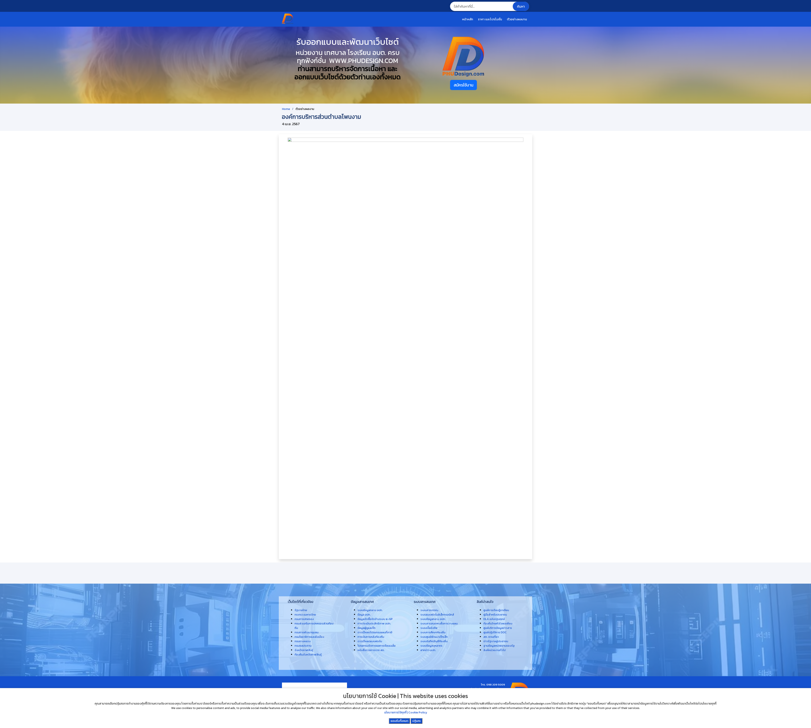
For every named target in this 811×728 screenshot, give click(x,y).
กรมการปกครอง (304, 619)
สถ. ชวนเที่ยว (491, 637)
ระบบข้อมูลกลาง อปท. (433, 619)
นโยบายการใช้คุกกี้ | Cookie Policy (405, 712)
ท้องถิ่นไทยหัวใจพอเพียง (497, 623)
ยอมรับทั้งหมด (399, 721)
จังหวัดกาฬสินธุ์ (304, 650)
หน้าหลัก (467, 19)
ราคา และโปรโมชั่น (490, 19)
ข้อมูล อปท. (364, 614)
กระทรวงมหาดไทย (305, 614)
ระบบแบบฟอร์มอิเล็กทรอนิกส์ (437, 614)
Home (286, 109)
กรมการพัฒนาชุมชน (306, 632)
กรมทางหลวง (303, 641)
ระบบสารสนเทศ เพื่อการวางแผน (439, 623)
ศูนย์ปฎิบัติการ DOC (494, 632)
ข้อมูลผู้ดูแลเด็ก (367, 628)
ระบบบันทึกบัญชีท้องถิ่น (434, 641)
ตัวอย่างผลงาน (517, 19)
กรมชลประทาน (303, 645)
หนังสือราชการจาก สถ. (371, 650)
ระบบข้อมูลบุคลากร (431, 645)
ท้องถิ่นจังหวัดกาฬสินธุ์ (308, 654)
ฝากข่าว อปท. (428, 650)
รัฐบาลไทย (301, 610)
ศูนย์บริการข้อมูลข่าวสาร (497, 628)
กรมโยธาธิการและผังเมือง (309, 637)
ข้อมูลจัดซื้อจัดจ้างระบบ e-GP (375, 619)
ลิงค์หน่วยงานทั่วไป (494, 650)
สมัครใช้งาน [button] (463, 85)
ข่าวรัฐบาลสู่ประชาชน (495, 641)
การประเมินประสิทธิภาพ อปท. (374, 623)
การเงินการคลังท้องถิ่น (371, 637)
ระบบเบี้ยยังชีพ (429, 628)
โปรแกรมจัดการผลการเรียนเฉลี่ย (377, 645)
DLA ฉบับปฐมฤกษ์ (494, 619)
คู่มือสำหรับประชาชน (495, 614)
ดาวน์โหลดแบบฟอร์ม (370, 641)
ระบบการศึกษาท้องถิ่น (432, 632)
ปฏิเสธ (416, 721)
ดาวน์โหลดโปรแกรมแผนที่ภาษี (375, 632)
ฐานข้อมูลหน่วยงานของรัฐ (499, 645)
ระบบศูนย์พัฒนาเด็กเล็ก (434, 637)
